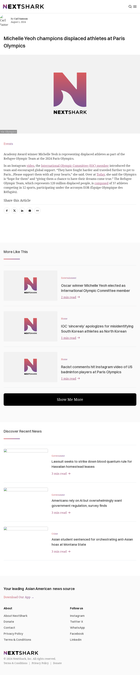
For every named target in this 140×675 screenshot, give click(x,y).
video (30, 166)
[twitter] (14, 210)
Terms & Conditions (17, 639)
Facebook (77, 633)
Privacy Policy (13, 633)
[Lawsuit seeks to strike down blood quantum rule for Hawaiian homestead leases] (26, 461)
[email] (30, 210)
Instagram (77, 616)
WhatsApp (77, 627)
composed (101, 183)
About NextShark (16, 616)
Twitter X (76, 621)
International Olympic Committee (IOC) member (75, 166)
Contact (9, 627)
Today (101, 174)
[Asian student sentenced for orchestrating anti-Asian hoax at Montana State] (26, 539)
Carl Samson (21, 18)
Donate (9, 621)
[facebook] (7, 210)
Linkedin (75, 639)
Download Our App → (19, 597)
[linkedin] (22, 210)
